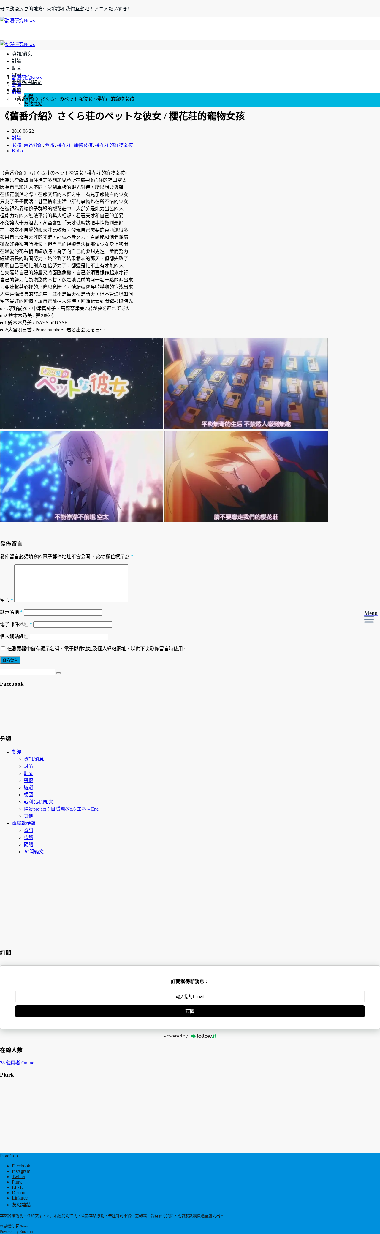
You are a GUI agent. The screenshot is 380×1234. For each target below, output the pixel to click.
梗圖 (28, 794)
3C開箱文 (34, 851)
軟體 (28, 837)
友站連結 (33, 103)
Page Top (9, 1155)
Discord (19, 1192)
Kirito (17, 150)
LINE (17, 1187)
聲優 (28, 780)
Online (17, 1062)
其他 (28, 816)
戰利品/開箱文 (27, 82)
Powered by (176, 1036)
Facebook (21, 1165)
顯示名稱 (11, 612)
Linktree (20, 1197)
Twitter (18, 1176)
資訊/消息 (22, 53)
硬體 (28, 844)
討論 (16, 61)
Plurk (17, 1181)
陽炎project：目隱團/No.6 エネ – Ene (61, 808)
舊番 (50, 145)
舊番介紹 (33, 145)
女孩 (16, 145)
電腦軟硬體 (24, 823)
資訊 (28, 830)
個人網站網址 (14, 636)
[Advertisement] (47, 713)
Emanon (26, 1231)
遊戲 (28, 787)
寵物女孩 (83, 145)
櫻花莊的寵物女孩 (114, 145)
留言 (6, 600)
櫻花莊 (64, 145)
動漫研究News (16, 1226)
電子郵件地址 (16, 624)
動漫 (16, 751)
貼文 (16, 68)
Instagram (21, 1171)
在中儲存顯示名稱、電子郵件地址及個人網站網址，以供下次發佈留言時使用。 (97, 648)
